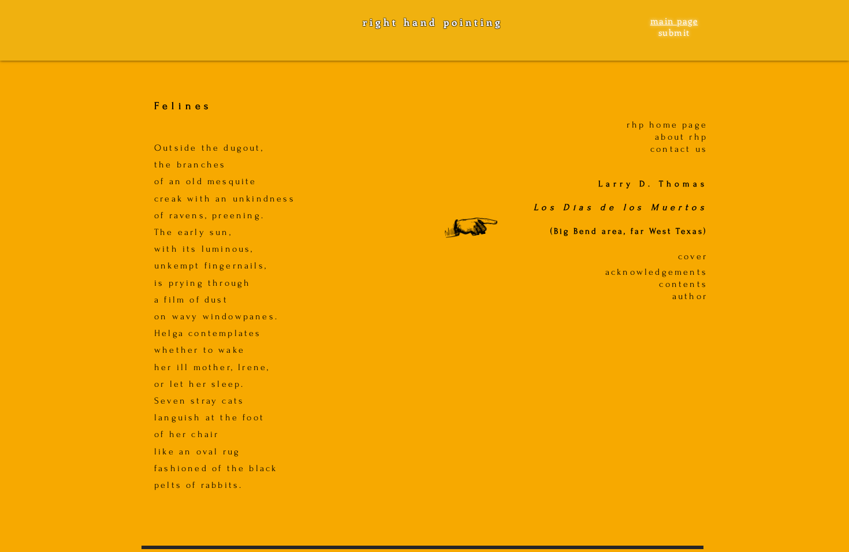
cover (693, 256)
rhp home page (667, 125)
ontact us (682, 149)
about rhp (681, 137)
